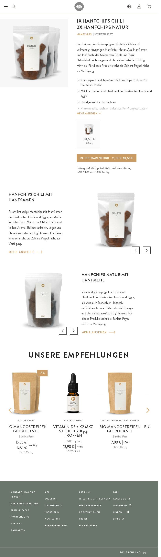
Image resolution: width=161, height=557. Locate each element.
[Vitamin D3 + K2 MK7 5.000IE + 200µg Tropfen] (73, 393)
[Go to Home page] (79, 6)
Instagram (120, 505)
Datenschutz (54, 505)
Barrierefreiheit (56, 525)
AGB (47, 492)
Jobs (116, 492)
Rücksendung (20, 516)
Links (116, 518)
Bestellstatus (20, 510)
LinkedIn (119, 512)
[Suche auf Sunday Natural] (14, 6)
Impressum (52, 512)
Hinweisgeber (88, 525)
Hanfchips (84, 34)
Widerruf (51, 498)
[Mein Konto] (139, 6)
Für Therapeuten (90, 505)
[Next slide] (147, 250)
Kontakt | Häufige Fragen (23, 494)
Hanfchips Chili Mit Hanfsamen (31, 197)
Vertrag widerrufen (24, 503)
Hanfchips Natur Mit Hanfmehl (105, 277)
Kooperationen (89, 512)
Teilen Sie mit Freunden (95, 498)
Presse (83, 518)
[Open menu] (6, 6)
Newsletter (52, 518)
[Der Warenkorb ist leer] (149, 6)
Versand (16, 523)
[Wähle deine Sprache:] (129, 6)
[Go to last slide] (136, 250)
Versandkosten (123, 168)
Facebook (119, 498)
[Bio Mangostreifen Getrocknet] (120, 393)
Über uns (85, 492)
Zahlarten (18, 530)
